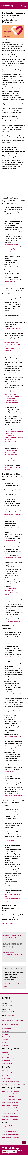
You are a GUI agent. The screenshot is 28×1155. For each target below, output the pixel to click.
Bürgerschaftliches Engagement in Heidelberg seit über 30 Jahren (12, 954)
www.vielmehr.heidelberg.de (10, 1119)
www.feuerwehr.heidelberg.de (10, 1091)
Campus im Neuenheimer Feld (10, 1081)
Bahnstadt (5, 1076)
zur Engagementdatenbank (12, 328)
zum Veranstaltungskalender (12, 557)
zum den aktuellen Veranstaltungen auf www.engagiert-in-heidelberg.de (13, 394)
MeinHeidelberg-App (8, 1058)
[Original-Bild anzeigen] (13, 31)
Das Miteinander (20, 935)
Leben (12, 935)
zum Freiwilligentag (9, 398)
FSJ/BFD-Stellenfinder (10, 452)
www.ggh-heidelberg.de (9, 1126)
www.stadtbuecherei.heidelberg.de (12, 1113)
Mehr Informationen (8, 923)
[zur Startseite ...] (10, 1148)
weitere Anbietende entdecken (13, 621)
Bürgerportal (6, 1060)
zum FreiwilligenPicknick (11, 402)
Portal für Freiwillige (10, 461)
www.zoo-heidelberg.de (9, 1131)
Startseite (6, 935)
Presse (4, 1042)
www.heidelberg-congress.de (10, 1137)
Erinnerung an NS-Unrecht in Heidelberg (13, 1084)
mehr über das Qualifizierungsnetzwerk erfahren (11, 593)
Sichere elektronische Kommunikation (13, 1020)
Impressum (5, 1034)
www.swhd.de (6, 1129)
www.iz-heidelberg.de (8, 1097)
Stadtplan (5, 1040)
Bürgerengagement (10, 937)
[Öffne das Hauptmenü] (25, 5)
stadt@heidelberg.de (12, 1016)
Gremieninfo (5, 1055)
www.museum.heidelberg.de (10, 1105)
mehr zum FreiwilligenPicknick (13, 795)
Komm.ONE (12, 1153)
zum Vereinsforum (9, 540)
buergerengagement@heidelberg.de (16, 983)
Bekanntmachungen (8, 1037)
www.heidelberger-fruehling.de (11, 1094)
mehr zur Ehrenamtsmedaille (12, 657)
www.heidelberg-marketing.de (10, 1134)
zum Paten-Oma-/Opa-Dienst (12, 342)
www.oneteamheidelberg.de (10, 1111)
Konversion (5, 1070)
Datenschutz (5, 1031)
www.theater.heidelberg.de (10, 1116)
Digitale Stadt (6, 1078)
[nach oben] (24, 1142)
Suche (23, 6)
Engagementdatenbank (11, 244)
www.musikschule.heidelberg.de (11, 1108)
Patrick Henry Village (8, 1073)
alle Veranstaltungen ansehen (13, 588)
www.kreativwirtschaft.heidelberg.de (12, 1099)
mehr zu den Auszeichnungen (12, 736)
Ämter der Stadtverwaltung (10, 1024)
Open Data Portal (7, 1063)
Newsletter (5, 1045)
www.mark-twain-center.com (10, 1102)
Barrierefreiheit (6, 1028)
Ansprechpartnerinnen (12, 987)
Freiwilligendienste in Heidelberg (13, 431)
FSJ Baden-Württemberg (11, 450)
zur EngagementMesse (10, 400)
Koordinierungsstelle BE (13, 945)
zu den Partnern (9, 840)
